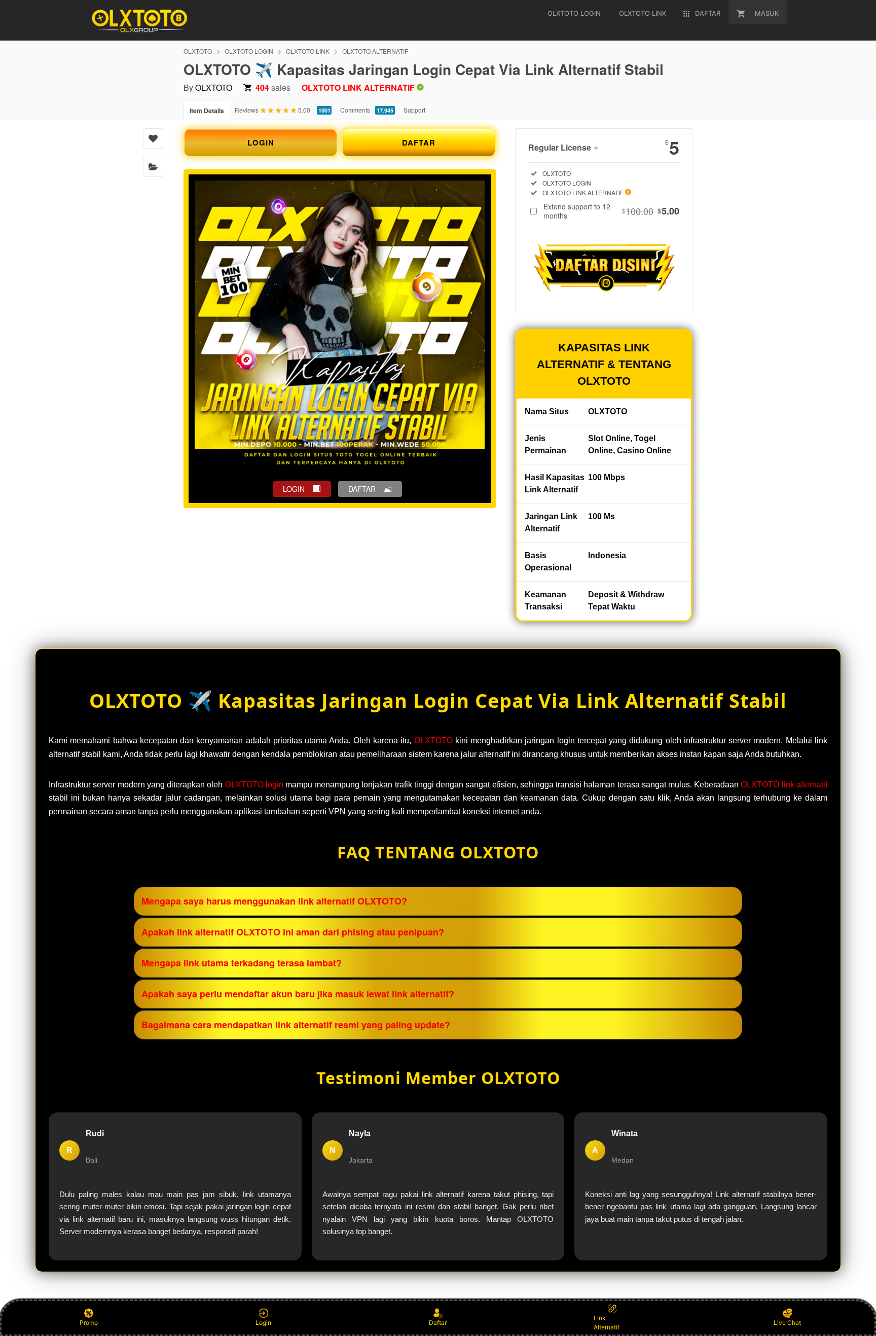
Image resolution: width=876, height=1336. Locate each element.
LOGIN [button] (294, 489)
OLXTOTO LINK (308, 51)
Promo (89, 1322)
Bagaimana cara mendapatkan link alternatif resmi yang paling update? (295, 1024)
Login (263, 1322)
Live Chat (787, 1322)
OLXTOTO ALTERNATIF (375, 51)
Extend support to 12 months (611, 211)
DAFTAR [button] (362, 489)
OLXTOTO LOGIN (249, 51)
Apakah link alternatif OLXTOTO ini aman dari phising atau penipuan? (292, 931)
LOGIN (260, 142)
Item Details (207, 110)
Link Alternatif (606, 1322)
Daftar (438, 1322)
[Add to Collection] (153, 167)
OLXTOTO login (254, 784)
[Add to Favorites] (153, 138)
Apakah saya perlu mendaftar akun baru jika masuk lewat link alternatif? (297, 993)
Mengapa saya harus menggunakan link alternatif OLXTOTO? (274, 901)
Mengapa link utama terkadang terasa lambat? (241, 962)
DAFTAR (418, 142)
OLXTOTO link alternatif (784, 784)
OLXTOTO (198, 51)
